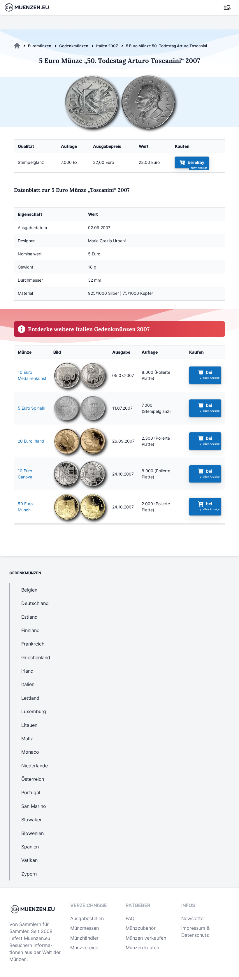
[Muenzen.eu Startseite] (30, 7)
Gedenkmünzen (73, 45)
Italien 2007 (107, 45)
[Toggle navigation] (227, 7)
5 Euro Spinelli (31, 408)
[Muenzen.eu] (17, 46)
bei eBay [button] (196, 162)
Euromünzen (39, 45)
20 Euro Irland (31, 440)
